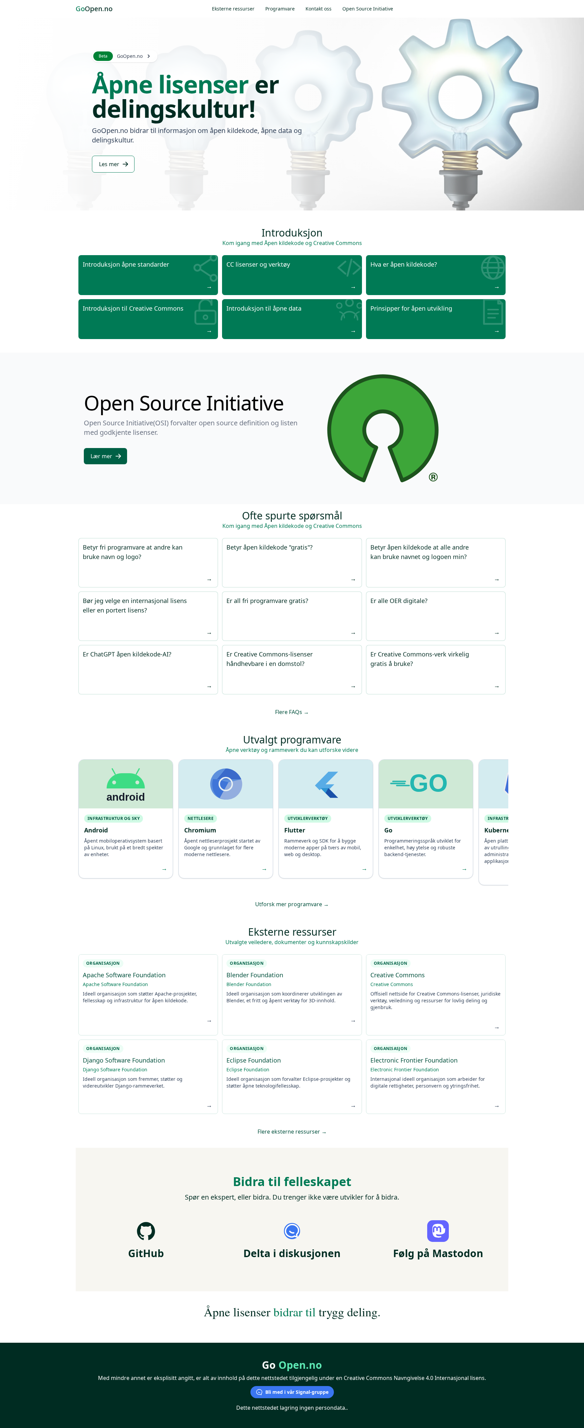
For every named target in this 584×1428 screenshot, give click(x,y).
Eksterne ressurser (233, 8)
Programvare (280, 8)
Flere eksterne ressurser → (292, 1131)
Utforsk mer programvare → (292, 904)
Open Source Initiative (367, 8)
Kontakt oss (319, 8)
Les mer (109, 164)
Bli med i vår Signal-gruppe (296, 1392)
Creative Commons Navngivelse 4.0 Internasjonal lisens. (415, 1378)
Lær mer (101, 456)
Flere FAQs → (292, 712)
